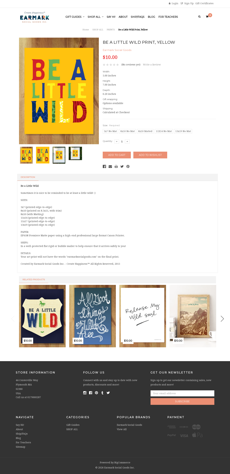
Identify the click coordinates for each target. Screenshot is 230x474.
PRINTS (111, 29)
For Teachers (168, 16)
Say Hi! (111, 16)
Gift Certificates (204, 3)
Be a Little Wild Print (44, 329)
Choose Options (25, 349)
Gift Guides (73, 16)
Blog (151, 16)
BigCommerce (122, 462)
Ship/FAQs (137, 16)
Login (175, 3)
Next (222, 319)
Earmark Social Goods (129, 425)
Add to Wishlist (33, 349)
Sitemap (20, 446)
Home (86, 29)
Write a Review (152, 64)
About (123, 16)
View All (122, 429)
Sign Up (189, 3)
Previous (12, 319)
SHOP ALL (94, 16)
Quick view (40, 349)
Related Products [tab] (34, 279)
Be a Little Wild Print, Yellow (133, 29)
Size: (111, 125)
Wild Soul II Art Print (145, 329)
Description (28, 177)
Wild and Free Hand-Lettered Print (102, 329)
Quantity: (108, 141)
